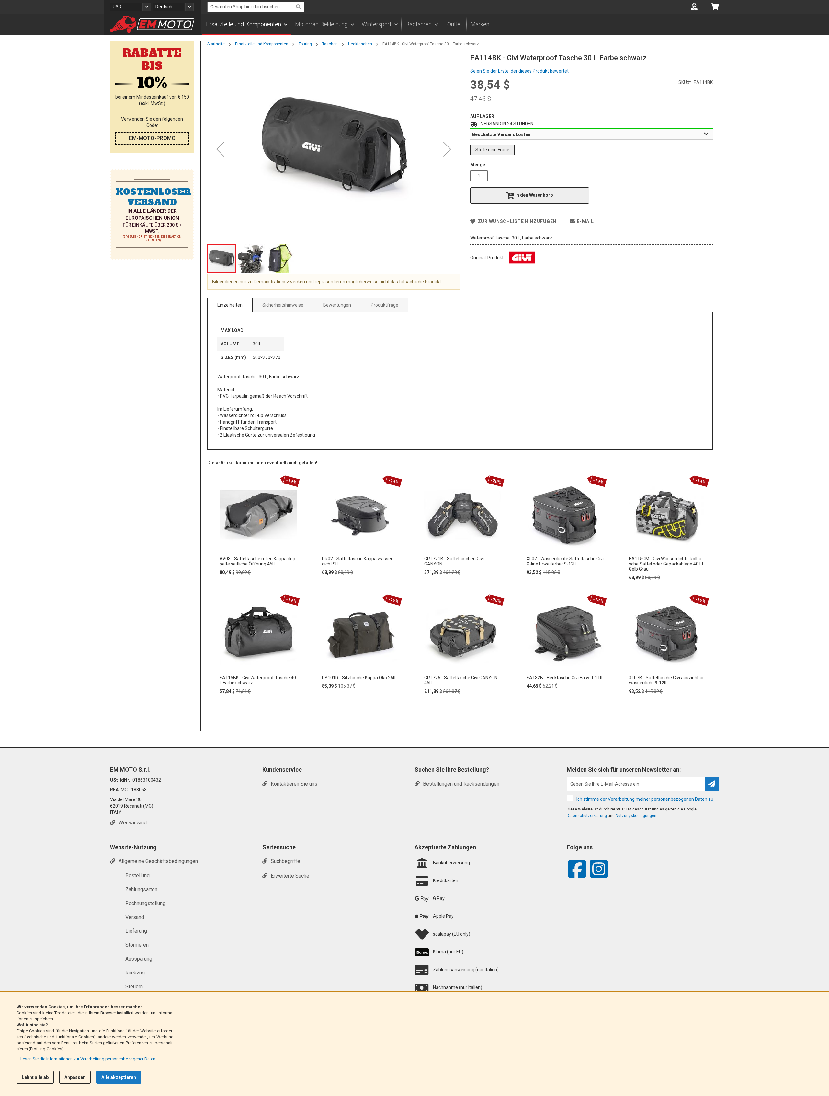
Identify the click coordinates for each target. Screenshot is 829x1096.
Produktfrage (384, 305)
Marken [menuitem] (480, 24)
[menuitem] (246, 24)
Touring (305, 44)
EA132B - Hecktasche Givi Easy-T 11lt (565, 677)
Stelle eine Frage (492, 149)
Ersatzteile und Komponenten (261, 44)
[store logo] (152, 24)
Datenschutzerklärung (587, 815)
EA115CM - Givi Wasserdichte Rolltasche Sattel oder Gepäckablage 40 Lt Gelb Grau (666, 564)
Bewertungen (337, 305)
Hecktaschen (360, 44)
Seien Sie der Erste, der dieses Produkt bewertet (519, 71)
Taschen (330, 44)
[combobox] (255, 7)
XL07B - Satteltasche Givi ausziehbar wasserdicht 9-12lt (666, 680)
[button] (130, 7)
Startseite (216, 44)
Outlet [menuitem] (454, 24)
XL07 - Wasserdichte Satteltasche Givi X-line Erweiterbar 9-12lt (565, 561)
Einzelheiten (230, 305)
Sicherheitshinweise (282, 305)
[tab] (591, 134)
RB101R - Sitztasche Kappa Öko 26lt (359, 677)
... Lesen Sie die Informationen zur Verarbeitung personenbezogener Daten (86, 1058)
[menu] (463, 24)
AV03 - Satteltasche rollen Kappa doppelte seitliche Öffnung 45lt (258, 561)
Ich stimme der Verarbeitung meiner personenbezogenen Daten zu (644, 799)
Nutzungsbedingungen (636, 815)
